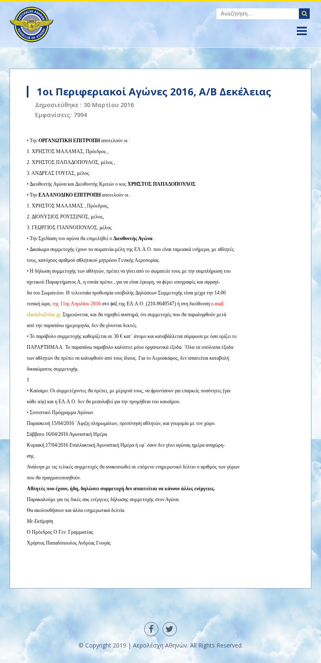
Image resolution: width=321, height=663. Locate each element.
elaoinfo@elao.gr (43, 314)
